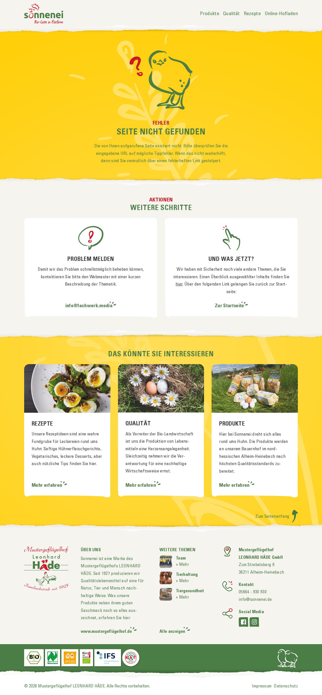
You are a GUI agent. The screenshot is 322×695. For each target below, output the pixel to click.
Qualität (231, 14)
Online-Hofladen (281, 14)
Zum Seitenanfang (273, 516)
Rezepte (252, 14)
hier (179, 284)
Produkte (209, 14)
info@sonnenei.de (255, 600)
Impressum (261, 686)
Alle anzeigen (172, 632)
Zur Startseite (229, 306)
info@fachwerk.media (88, 306)
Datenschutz (286, 686)
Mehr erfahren (47, 485)
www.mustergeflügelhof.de (106, 632)
